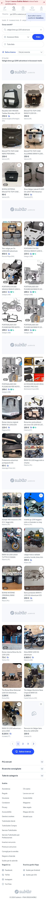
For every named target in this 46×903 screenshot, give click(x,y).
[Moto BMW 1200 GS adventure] (34, 643)
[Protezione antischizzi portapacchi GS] (12, 451)
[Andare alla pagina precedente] (12, 743)
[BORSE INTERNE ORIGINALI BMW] (12, 584)
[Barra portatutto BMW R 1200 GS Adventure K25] (34, 584)
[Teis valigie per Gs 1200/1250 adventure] (12, 239)
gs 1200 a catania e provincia (20, 14)
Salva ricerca (10, 52)
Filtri (38, 37)
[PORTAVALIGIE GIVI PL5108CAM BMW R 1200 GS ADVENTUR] (34, 277)
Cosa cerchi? (7, 24)
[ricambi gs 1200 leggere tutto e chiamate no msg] (34, 509)
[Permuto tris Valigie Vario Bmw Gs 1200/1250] (34, 719)
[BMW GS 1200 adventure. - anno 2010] (12, 719)
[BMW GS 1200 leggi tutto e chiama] (34, 451)
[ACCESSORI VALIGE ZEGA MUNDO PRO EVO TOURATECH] (34, 375)
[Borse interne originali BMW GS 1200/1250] (12, 413)
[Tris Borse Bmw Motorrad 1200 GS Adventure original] (12, 681)
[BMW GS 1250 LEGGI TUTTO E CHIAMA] (12, 546)
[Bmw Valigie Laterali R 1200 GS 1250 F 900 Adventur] (34, 180)
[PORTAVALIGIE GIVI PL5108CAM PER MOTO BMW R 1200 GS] (12, 375)
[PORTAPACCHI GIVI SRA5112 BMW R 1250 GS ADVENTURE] (12, 277)
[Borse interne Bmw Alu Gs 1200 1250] (12, 643)
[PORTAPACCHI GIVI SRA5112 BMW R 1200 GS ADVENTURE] (34, 239)
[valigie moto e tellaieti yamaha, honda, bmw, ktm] (34, 546)
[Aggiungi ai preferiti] (19, 87)
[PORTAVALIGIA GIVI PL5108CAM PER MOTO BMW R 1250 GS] (12, 316)
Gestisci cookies (8, 816)
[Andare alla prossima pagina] (33, 743)
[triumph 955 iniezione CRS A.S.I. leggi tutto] (12, 509)
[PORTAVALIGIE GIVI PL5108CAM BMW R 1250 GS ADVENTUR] (34, 316)
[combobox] (23, 29)
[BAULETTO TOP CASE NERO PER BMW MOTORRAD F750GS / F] (12, 142)
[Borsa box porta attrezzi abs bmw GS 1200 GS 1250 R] (34, 413)
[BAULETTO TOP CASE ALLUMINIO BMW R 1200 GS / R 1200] (34, 142)
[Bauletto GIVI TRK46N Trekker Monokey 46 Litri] (12, 103)
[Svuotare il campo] (41, 29)
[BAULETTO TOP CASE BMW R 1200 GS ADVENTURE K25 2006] (34, 103)
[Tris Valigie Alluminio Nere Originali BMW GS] (34, 681)
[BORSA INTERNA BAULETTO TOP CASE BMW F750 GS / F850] (12, 180)
